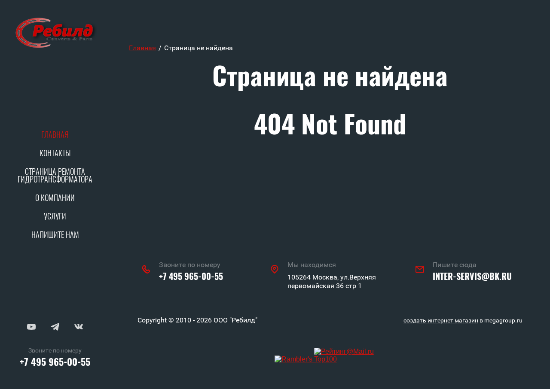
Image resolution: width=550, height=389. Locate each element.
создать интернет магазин (440, 320)
